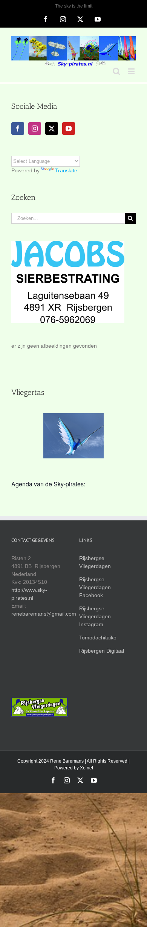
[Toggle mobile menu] (132, 71)
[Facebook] (17, 128)
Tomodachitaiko (97, 638)
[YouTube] (68, 128)
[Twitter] (51, 128)
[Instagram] (34, 128)
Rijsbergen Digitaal (101, 651)
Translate (66, 170)
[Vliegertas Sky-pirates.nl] (76, 435)
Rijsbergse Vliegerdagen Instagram (95, 616)
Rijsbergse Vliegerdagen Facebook (95, 587)
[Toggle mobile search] (116, 71)
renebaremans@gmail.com (43, 614)
